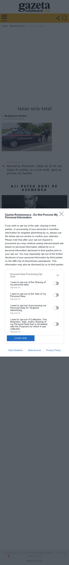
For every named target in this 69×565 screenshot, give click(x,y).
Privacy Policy (53, 350)
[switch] (56, 283)
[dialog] (34, 282)
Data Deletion (15, 350)
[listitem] (34, 275)
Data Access (34, 350)
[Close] (62, 215)
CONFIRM (21, 338)
